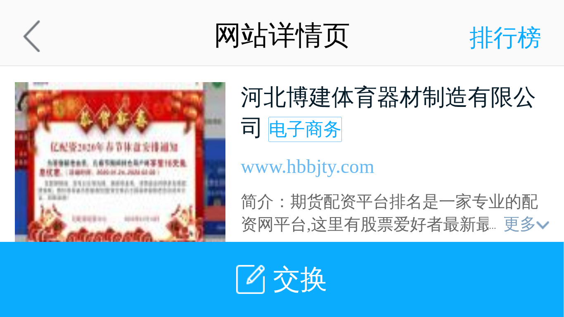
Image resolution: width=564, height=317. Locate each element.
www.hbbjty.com (307, 166)
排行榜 (505, 37)
